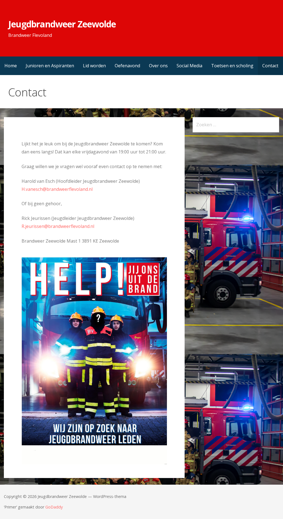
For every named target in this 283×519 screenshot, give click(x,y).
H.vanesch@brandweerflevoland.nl (57, 189)
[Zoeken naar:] (236, 125)
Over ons (158, 66)
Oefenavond (127, 66)
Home (10, 66)
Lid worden (94, 66)
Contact (270, 66)
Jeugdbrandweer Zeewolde (62, 24)
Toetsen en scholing (232, 66)
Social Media (189, 66)
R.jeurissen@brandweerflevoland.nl (58, 226)
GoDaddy (54, 507)
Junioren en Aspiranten (50, 66)
